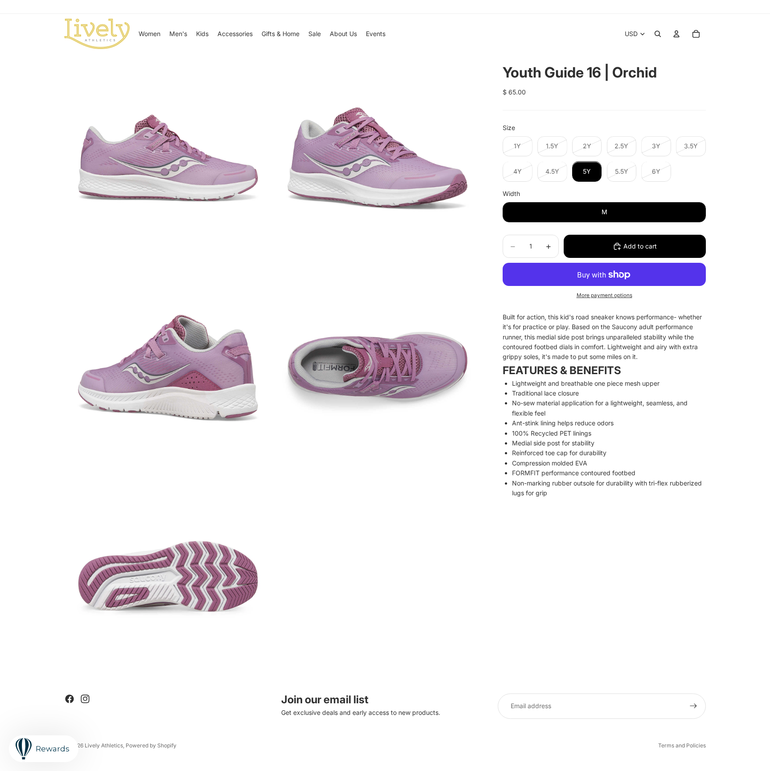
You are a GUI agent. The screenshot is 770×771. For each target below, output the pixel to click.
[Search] (658, 34)
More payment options (604, 295)
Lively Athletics (104, 745)
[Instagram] (85, 698)
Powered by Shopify (151, 745)
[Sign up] (693, 706)
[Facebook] (69, 698)
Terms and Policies (682, 745)
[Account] (676, 34)
